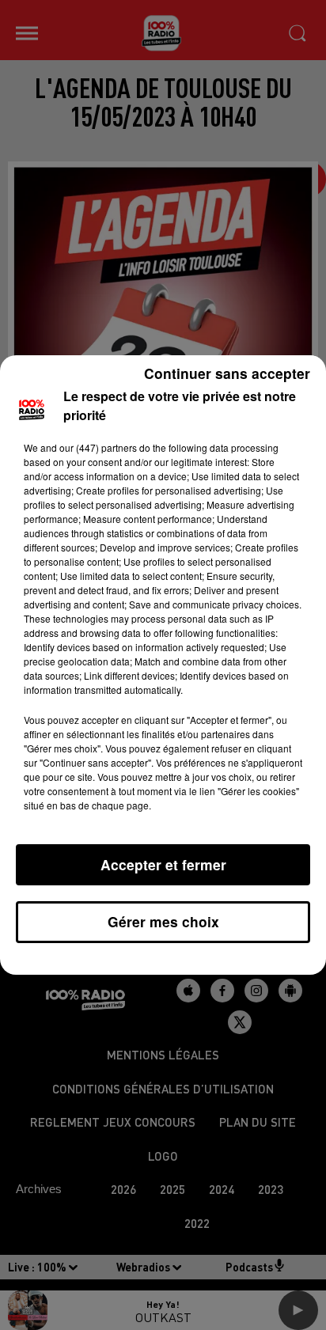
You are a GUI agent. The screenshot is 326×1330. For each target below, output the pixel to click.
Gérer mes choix (163, 921)
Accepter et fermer (163, 864)
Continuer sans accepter (227, 373)
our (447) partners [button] (98, 447)
